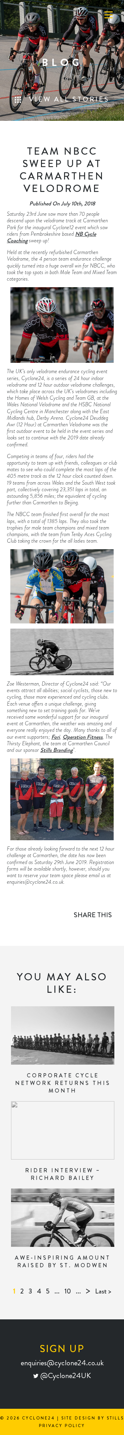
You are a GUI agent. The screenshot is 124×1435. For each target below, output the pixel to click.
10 (67, 1291)
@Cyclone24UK (65, 1375)
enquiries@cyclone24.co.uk (62, 1362)
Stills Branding (56, 750)
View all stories (68, 99)
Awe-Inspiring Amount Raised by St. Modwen (63, 1261)
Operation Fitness (83, 737)
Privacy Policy (62, 1426)
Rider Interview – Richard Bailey (63, 1174)
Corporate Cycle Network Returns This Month (63, 1083)
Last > (103, 1291)
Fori (55, 737)
